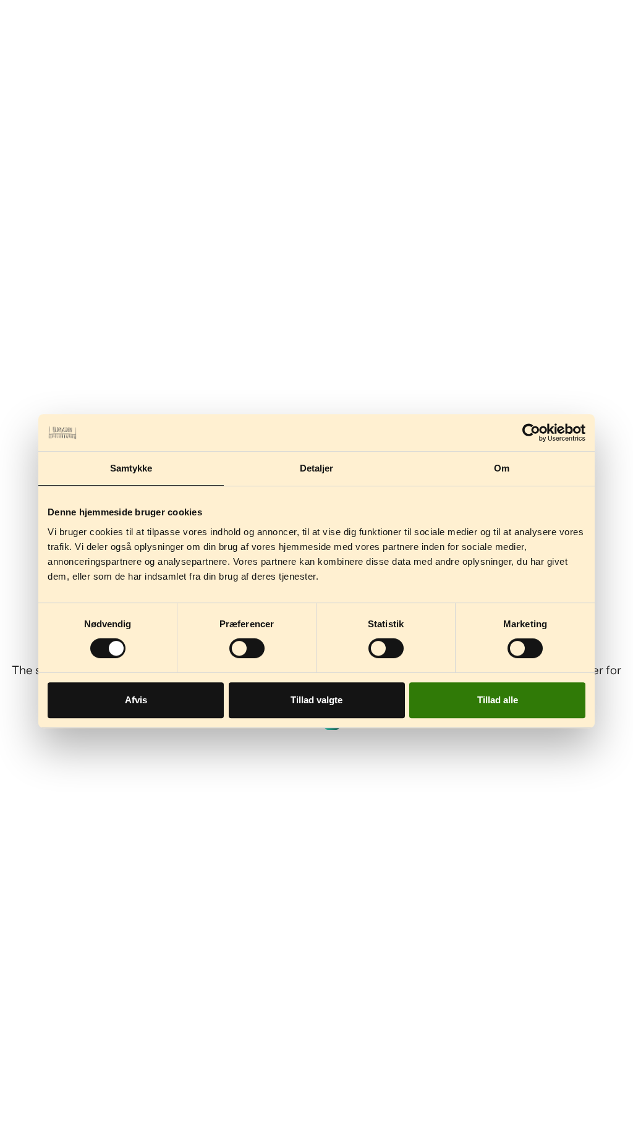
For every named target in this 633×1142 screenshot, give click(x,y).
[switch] (247, 648)
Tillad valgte (316, 700)
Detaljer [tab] (317, 468)
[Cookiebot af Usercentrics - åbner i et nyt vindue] (531, 432)
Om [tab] (501, 468)
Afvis (136, 700)
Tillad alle (497, 700)
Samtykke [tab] (131, 468)
